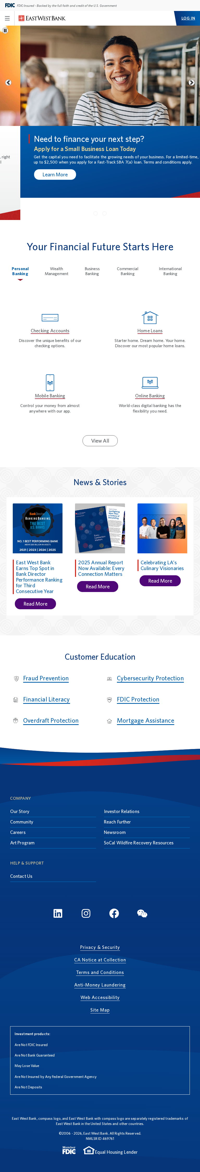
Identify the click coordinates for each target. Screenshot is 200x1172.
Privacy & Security (100, 925)
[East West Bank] (42, 18)
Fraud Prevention (46, 656)
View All (100, 418)
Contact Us (21, 854)
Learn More (34, 174)
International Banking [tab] (170, 249)
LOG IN (188, 18)
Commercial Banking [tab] (127, 249)
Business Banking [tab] (92, 249)
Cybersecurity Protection (150, 656)
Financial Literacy (46, 677)
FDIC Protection (138, 677)
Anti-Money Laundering (100, 962)
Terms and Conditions (100, 950)
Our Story (19, 789)
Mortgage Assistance (145, 698)
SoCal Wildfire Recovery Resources (138, 820)
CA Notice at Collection (100, 937)
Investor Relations (121, 789)
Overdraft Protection (51, 698)
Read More (35, 581)
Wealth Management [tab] (57, 249)
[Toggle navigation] (7, 18)
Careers (18, 810)
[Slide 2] (104, 191)
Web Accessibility (100, 975)
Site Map (100, 987)
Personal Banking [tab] (20, 249)
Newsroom (115, 810)
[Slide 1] (95, 191)
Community (21, 799)
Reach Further (117, 799)
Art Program (22, 820)
